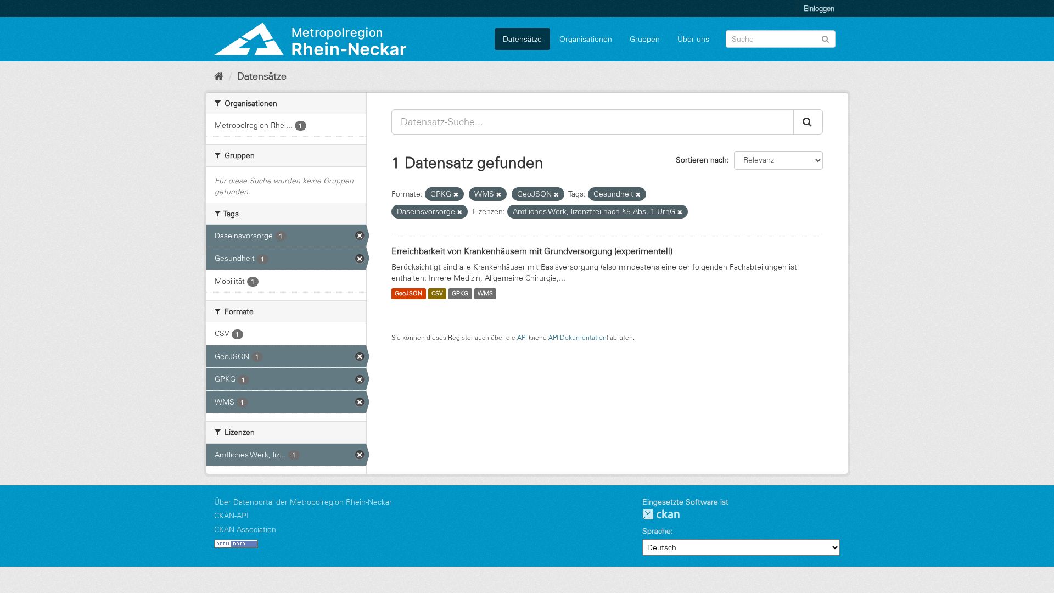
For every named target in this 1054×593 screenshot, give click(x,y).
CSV (437, 294)
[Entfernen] (455, 194)
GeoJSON (408, 294)
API (522, 337)
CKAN (661, 514)
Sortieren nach (701, 160)
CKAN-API (231, 516)
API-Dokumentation (577, 337)
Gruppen (645, 39)
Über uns (693, 39)
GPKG (460, 294)
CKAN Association (245, 529)
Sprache (656, 531)
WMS (485, 294)
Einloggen (819, 8)
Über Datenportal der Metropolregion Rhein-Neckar (303, 502)
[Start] (218, 76)
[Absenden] (825, 38)
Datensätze (522, 39)
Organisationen (585, 39)
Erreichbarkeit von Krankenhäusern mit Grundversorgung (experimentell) (531, 250)
